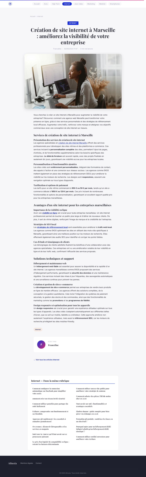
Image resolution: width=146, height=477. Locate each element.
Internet (67, 4)
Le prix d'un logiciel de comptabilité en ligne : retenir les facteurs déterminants (51, 443)
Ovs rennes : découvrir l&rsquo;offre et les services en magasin (50, 427)
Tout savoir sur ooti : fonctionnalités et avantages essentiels (91, 405)
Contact (39, 463)
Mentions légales (26, 463)
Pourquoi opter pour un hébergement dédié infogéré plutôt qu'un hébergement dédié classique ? (93, 429)
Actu (46, 4)
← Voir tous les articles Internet (46, 360)
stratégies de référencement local (52, 227)
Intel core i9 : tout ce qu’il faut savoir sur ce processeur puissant (50, 435)
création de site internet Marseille (72, 143)
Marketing (91, 4)
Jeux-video (78, 4)
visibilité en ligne (49, 213)
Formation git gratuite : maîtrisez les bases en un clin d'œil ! (94, 420)
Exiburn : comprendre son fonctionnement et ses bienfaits (50, 412)
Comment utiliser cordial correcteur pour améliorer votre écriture (92, 438)
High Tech (56, 4)
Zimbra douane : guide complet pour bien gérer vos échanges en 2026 (92, 412)
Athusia (12, 463)
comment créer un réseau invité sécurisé (49, 398)
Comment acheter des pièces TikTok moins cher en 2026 (93, 397)
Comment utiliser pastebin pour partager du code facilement (50, 405)
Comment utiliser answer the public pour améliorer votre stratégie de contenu (92, 389)
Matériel (102, 4)
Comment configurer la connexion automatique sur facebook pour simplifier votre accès (49, 391)
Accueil (36, 4)
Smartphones (115, 4)
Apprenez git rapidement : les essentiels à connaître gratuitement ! (49, 420)
